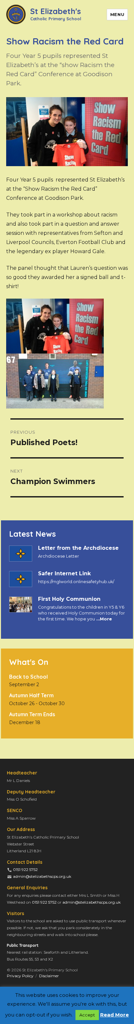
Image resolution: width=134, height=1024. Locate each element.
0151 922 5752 (25, 869)
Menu (117, 14)
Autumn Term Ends (32, 714)
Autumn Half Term (31, 695)
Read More (114, 1015)
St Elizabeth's (55, 13)
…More (103, 618)
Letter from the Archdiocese (78, 548)
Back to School (28, 676)
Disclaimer (49, 975)
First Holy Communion (69, 599)
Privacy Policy (20, 975)
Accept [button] (87, 1014)
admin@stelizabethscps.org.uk (42, 876)
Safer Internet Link (64, 573)
